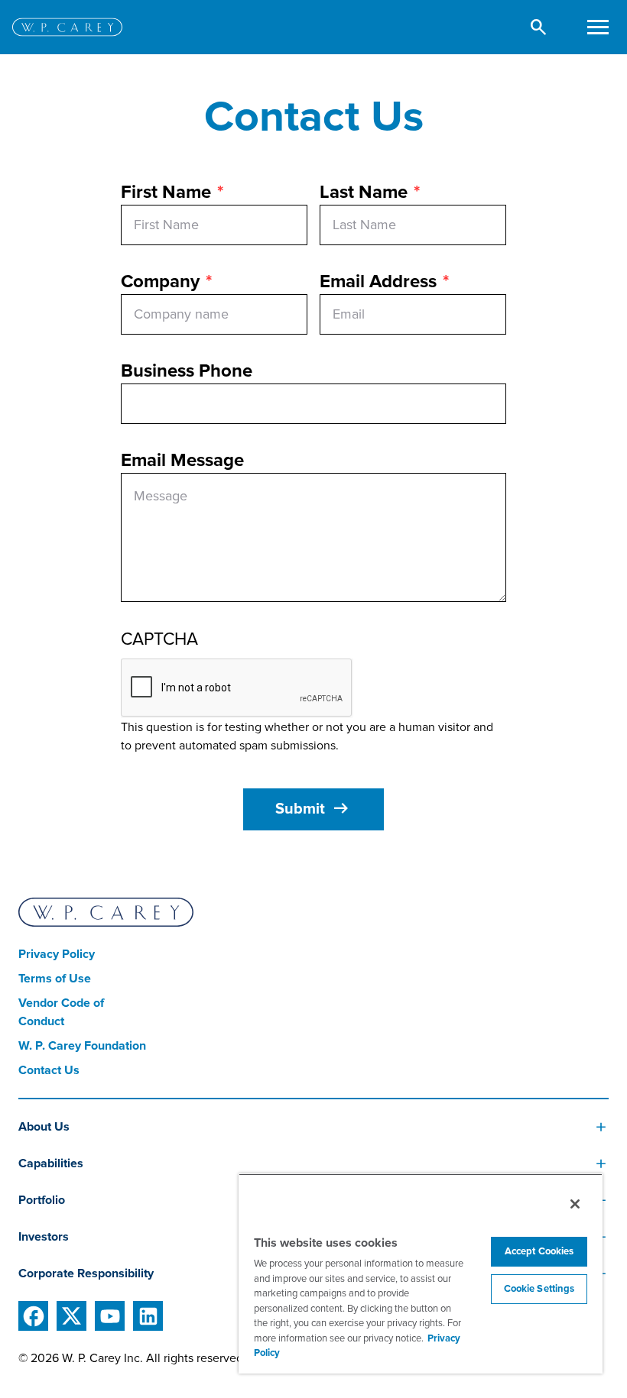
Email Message (182, 460)
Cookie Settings (539, 1289)
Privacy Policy (56, 954)
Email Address (378, 281)
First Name (166, 192)
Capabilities (50, 1163)
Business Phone (186, 371)
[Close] (575, 1204)
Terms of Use (54, 978)
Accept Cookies (539, 1251)
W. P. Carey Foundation (82, 1045)
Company (160, 281)
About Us (44, 1126)
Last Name (364, 192)
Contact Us (49, 1070)
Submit (313, 809)
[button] (538, 27)
